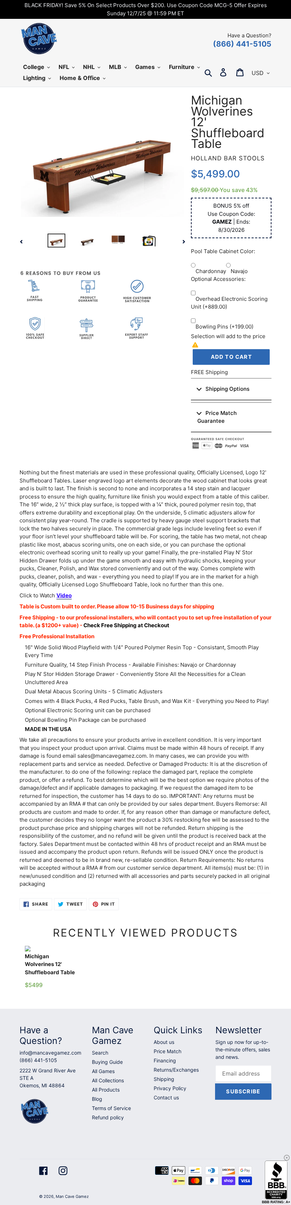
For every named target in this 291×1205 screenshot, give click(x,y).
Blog (97, 1099)
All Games (103, 1071)
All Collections (108, 1080)
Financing (165, 1060)
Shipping (164, 1079)
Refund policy (108, 1117)
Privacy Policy (170, 1088)
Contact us (166, 1097)
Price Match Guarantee (217, 417)
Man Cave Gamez (72, 1196)
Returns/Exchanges (176, 1070)
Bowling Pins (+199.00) (224, 326)
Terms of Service (111, 1108)
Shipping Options (227, 388)
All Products (106, 1090)
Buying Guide (107, 1062)
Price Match (167, 1051)
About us (164, 1042)
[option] (56, 241)
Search (100, 1053)
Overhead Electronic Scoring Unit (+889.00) (229, 302)
